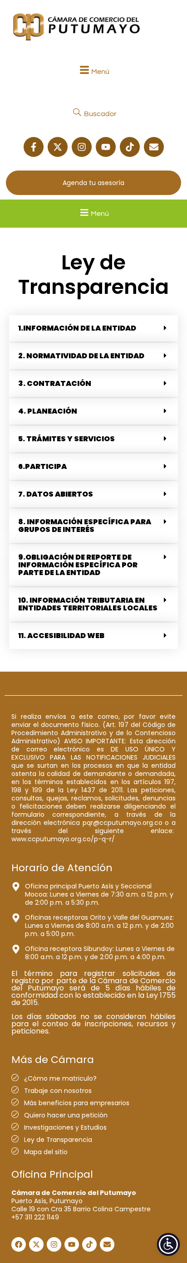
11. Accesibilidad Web (61, 635)
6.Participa (42, 466)
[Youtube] (106, 147)
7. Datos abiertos (55, 494)
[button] (93, 71)
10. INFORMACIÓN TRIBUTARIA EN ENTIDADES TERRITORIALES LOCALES (87, 604)
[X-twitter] (58, 147)
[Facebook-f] (34, 147)
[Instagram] (82, 147)
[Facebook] (18, 1244)
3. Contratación (54, 383)
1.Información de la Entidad (77, 328)
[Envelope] (154, 147)
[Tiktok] (130, 147)
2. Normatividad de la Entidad (81, 356)
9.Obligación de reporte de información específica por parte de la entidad (78, 565)
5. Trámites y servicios (66, 439)
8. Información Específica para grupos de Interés (84, 526)
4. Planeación (47, 411)
